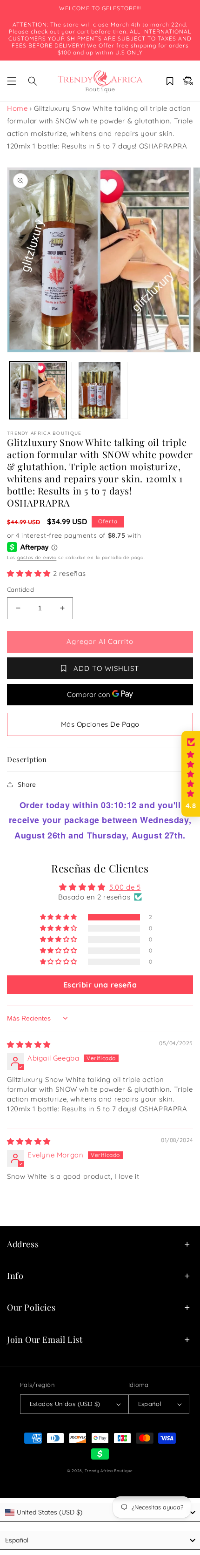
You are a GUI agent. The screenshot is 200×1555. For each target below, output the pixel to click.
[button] (11, 81)
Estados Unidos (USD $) (65, 1403)
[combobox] (100, 1512)
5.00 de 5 (124, 887)
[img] (29, 1044)
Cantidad (20, 589)
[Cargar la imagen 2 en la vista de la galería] (99, 390)
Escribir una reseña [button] (100, 984)
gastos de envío (37, 557)
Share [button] (27, 784)
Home (17, 108)
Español (150, 1403)
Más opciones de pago (100, 724)
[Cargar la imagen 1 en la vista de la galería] (38, 390)
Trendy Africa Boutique (109, 1470)
